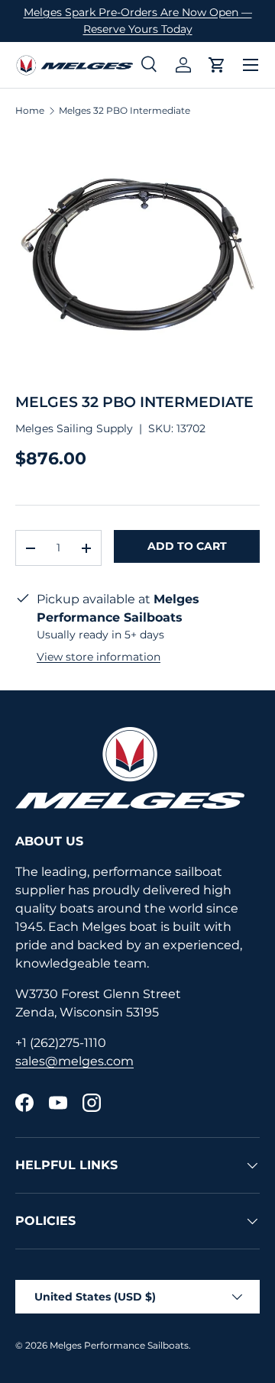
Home (29, 110)
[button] (217, 65)
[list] (137, 255)
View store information (98, 657)
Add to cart (187, 546)
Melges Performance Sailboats (119, 1345)
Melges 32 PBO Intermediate (124, 110)
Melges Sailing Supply (74, 428)
